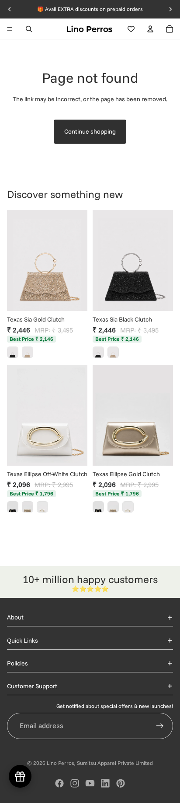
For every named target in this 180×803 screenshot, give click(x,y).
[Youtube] (90, 783)
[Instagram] (74, 783)
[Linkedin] (105, 783)
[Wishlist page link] (131, 28)
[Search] (28, 29)
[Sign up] (160, 726)
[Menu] (9, 29)
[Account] (150, 29)
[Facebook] (59, 783)
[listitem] (12, 352)
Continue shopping (90, 131)
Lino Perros (60, 763)
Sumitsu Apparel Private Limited (115, 763)
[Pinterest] (120, 783)
